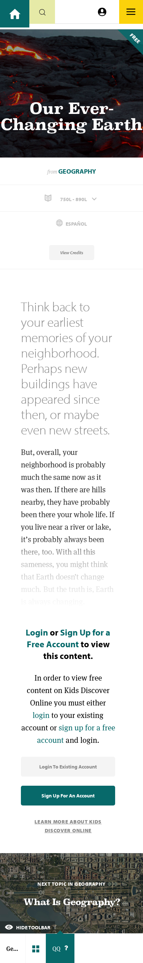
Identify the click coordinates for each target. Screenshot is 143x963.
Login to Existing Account (68, 766)
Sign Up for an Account (68, 795)
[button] (71, 198)
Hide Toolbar (32, 927)
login (41, 715)
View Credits (71, 252)
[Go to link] (14, 13)
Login (37, 632)
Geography (77, 171)
